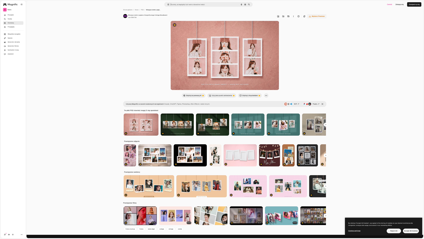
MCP (295, 104)
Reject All (393, 231)
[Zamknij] (322, 104)
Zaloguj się (400, 4)
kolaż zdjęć (151, 229)
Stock (137, 10)
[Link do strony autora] (125, 16)
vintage (171, 229)
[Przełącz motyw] (13, 234)
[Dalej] (326, 125)
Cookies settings (354, 231)
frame (141, 229)
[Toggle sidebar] (21, 4)
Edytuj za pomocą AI (192, 96)
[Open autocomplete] (167, 4)
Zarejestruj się (414, 4)
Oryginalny (186, 25)
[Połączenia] (5, 234)
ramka (180, 229)
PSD (142, 10)
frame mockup (130, 229)
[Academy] (9, 234)
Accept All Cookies (411, 231)
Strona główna (127, 10)
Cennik (389, 4)
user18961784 (132, 17)
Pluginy (315, 104)
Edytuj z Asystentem (249, 96)
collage (161, 229)
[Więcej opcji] (293, 16)
